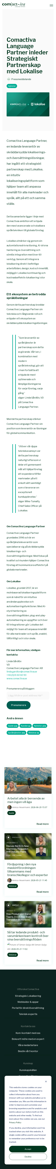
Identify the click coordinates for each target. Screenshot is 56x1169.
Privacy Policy (15, 1122)
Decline (28, 1156)
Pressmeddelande (21, 79)
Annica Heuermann (21, 807)
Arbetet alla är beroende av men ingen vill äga (26, 800)
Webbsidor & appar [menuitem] (28, 1002)
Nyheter (12, 86)
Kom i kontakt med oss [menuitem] (28, 1033)
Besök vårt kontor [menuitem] (28, 1051)
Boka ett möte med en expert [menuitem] (28, 1039)
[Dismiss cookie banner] (46, 1082)
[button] (52, 4)
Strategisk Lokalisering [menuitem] (28, 996)
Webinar (33, 732)
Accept (28, 1149)
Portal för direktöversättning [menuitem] (28, 1008)
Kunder (25, 726)
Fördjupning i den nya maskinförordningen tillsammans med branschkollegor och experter (27, 870)
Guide (12, 726)
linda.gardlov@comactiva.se (22, 671)
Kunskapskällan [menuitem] (28, 1070)
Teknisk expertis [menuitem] (28, 1014)
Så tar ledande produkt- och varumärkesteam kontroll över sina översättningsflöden (28, 936)
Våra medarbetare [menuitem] (28, 1045)
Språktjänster (16, 732)
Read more (43, 824)
